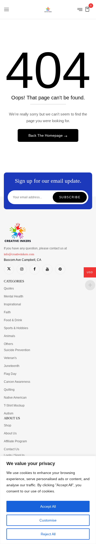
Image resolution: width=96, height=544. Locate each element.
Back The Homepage (46, 135)
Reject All (48, 534)
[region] (48, 500)
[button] (87, 9)
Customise (48, 520)
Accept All (48, 506)
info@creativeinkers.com (19, 254)
